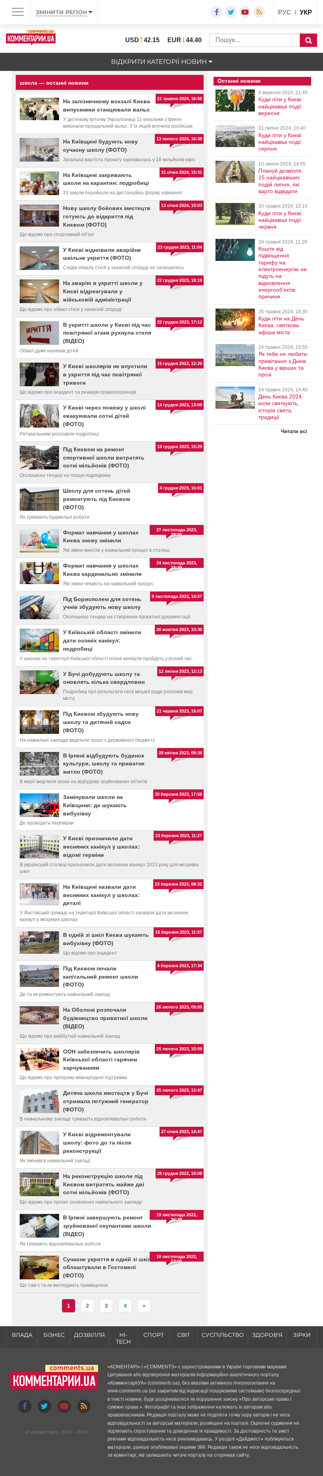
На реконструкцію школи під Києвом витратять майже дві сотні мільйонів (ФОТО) (103, 1184)
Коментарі (44, 1432)
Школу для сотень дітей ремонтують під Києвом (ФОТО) (96, 499)
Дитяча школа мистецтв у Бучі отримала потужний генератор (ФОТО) (106, 1101)
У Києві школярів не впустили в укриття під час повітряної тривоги (105, 374)
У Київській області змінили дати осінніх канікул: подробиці (102, 640)
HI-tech (123, 1338)
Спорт (153, 1334)
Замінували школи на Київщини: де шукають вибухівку (95, 805)
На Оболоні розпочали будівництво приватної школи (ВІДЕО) (105, 1018)
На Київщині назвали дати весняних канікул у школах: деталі (101, 895)
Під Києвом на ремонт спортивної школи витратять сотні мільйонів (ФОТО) (104, 457)
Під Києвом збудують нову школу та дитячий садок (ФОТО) (101, 722)
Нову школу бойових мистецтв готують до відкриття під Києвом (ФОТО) (106, 216)
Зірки (302, 1334)
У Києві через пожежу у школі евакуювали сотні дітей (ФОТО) (104, 415)
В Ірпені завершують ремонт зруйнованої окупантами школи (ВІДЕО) (107, 1225)
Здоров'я (267, 1334)
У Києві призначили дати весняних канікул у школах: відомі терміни (101, 846)
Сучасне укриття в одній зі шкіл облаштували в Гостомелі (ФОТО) (107, 1267)
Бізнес (54, 1334)
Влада (22, 1334)
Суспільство (223, 1334)
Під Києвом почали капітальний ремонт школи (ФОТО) (100, 976)
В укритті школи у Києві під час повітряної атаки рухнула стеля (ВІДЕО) (107, 333)
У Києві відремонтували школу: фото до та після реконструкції (97, 1142)
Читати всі (294, 431)
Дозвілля (89, 1334)
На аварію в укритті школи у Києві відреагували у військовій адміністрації (103, 291)
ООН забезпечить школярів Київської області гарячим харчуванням (101, 1059)
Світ (183, 1334)
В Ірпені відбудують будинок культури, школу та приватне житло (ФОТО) (104, 763)
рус (284, 12)
